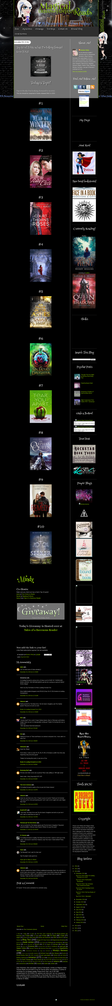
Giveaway (31, 946)
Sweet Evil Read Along (60, 957)
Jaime (18, 594)
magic (41, 950)
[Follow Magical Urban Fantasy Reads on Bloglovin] (84, 92)
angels (18, 937)
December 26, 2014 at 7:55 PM (29, 817)
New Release (55, 953)
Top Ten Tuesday (47, 961)
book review (28, 942)
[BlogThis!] (46, 655)
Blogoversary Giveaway (58, 940)
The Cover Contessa (25, 785)
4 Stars (44, 935)
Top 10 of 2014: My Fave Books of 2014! (85, 892)
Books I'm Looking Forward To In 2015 (30, 709)
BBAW (55, 937)
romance (32, 957)
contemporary (58, 942)
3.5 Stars (36, 935)
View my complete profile (80, 71)
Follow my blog (84, 105)
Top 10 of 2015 (37, 961)
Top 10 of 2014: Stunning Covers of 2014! (85, 888)
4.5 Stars (53, 935)
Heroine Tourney (34, 948)
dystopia (55, 944)
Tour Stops (51, 29)
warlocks (65, 961)
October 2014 (80, 902)
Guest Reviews (21, 34)
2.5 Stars (31, 933)
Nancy (18, 598)
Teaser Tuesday (26, 959)
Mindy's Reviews (60, 950)
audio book (32, 937)
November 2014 (80, 899)
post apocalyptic (46, 955)
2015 (76, 868)
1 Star (18, 933)
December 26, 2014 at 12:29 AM (29, 672)
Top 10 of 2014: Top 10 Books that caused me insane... (84, 884)
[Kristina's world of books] (84, 521)
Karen (21, 850)
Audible (88, 273)
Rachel (18, 596)
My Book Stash (44, 953)
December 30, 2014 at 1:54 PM (29, 862)
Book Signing (43, 942)
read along (63, 955)
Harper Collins (21, 948)
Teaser (18, 959)
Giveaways (39, 29)
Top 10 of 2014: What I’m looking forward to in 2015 (85, 876)
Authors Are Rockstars (44, 937)
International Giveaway (31, 950)
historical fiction (45, 948)
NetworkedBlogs (82, 95)
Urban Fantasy (83, 103)
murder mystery (34, 953)
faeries (63, 944)
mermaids (47, 950)
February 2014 (80, 920)
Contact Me (63, 29)
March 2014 (79, 917)
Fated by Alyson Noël (87, 383)
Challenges (50, 942)
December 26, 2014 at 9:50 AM (28, 779)
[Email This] (45, 655)
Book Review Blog (83, 102)
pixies (37, 955)
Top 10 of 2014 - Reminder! (83, 896)
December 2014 (80, 873)
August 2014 (80, 907)
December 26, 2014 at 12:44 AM (29, 712)
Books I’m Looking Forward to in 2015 (30, 762)
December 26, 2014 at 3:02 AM (28, 728)
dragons (48, 944)
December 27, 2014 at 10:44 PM (29, 829)
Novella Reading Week (22, 955)
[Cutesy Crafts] (84, 725)
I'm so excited (54, 948)
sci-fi (43, 957)
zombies (52, 963)
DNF (43, 944)
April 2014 (79, 914)
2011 (76, 930)
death (31, 944)
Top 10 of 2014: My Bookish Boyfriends (84, 880)
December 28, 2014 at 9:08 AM (28, 844)
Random (56, 955)
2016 (76, 866)
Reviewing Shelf (24, 770)
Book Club (18, 942)
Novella (64, 953)
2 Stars (24, 933)
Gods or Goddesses (52, 946)
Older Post (64, 926)
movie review (25, 953)
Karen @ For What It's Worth (28, 859)
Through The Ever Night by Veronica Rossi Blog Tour (87, 376)
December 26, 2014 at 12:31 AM (29, 695)
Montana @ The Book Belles (28, 822)
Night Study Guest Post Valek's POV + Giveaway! (87, 400)
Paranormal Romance (84, 101)
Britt (21, 717)
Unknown (22, 701)
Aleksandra (23, 746)
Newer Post (20, 926)
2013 (76, 925)
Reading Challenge (21, 957)
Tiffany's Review (37, 959)
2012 (76, 928)
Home (17, 29)
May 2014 (79, 912)
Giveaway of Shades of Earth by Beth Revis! (87, 392)
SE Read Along (76, 29)
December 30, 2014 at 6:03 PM (29, 878)
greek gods (63, 946)
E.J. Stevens (23, 835)
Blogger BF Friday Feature (43, 940)
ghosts (24, 946)
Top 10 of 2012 (58, 959)
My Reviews (27, 29)
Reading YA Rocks (28, 596)
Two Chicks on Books (28, 594)
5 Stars (62, 935)
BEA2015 (61, 937)
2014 (76, 871)
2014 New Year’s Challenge (44, 933)
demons (37, 944)
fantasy (18, 946)
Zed (21, 734)
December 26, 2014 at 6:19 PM (29, 804)
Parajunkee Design (88, 999)
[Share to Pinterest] (51, 655)
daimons (26, 944)
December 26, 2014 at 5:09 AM (28, 764)
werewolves (22, 963)
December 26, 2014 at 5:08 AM (28, 741)
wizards (39, 963)
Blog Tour (26, 939)
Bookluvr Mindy (30, 654)
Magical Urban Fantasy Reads (83, 99)
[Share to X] (48, 655)
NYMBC (32, 955)
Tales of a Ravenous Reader (32, 598)
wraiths (46, 963)
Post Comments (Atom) (30, 929)
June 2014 (79, 909)
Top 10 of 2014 (25, 657)
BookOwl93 (23, 810)
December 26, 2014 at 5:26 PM (29, 790)
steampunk (49, 957)
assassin (25, 937)
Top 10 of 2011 (48, 959)
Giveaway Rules (41, 946)
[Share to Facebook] (49, 655)
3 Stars (27, 935)
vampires (56, 961)
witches (31, 963)
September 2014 (81, 904)
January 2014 (80, 922)
